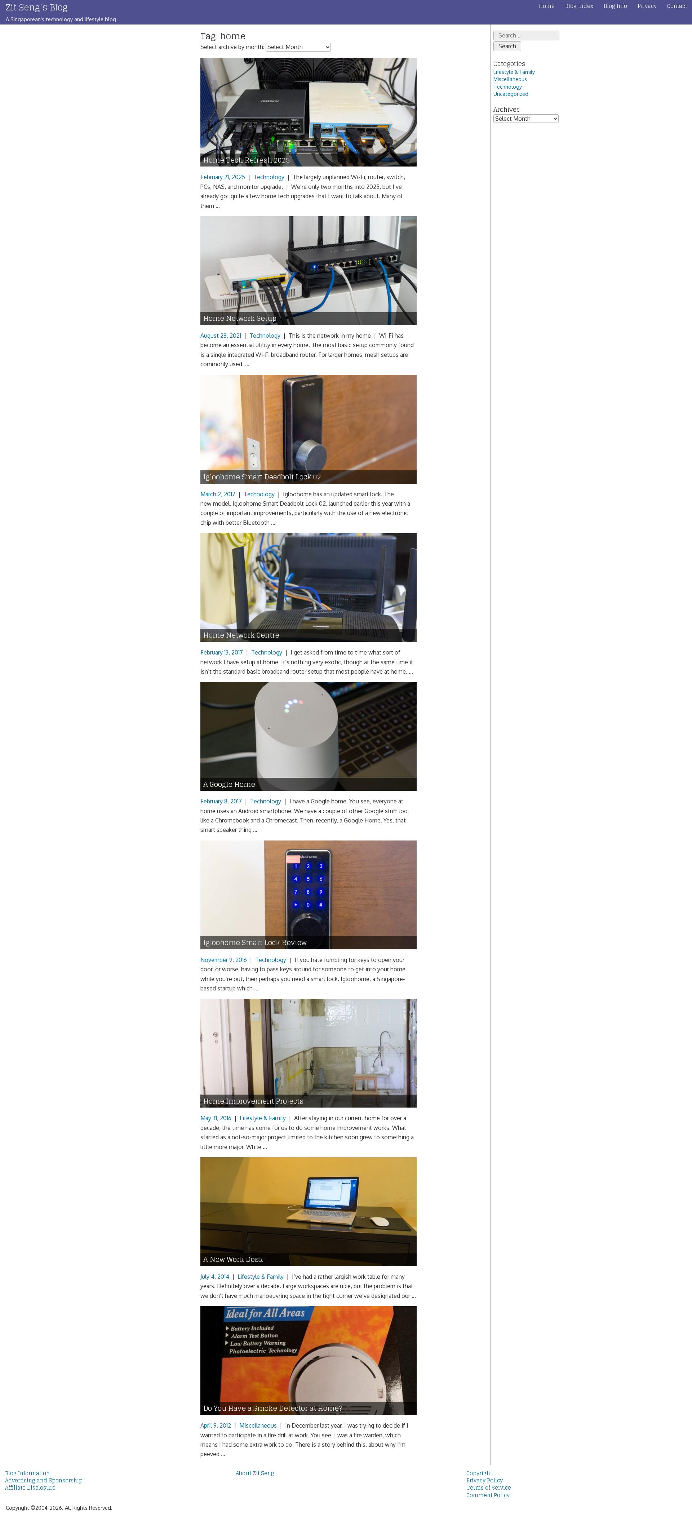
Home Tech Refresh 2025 (246, 160)
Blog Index (579, 6)
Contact (677, 6)
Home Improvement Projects (253, 1101)
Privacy (647, 6)
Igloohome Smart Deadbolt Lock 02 (262, 477)
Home (547, 6)
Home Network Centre (241, 635)
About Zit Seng (255, 1473)
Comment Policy (488, 1495)
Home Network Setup (239, 318)
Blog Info (615, 6)
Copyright (479, 1473)
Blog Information (27, 1473)
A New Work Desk (233, 1259)
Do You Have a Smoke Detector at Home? (272, 1408)
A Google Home (229, 784)
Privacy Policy (484, 1480)
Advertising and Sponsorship (44, 1480)
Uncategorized (510, 93)
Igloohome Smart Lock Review (255, 943)
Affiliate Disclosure (30, 1487)
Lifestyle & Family (263, 1118)
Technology (268, 177)
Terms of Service (488, 1487)
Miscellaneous (258, 1425)
